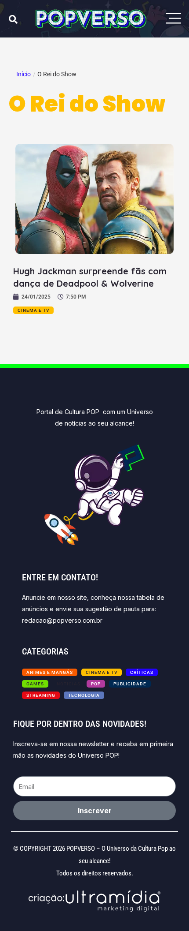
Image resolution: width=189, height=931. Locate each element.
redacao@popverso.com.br (62, 620)
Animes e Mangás (49, 672)
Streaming (40, 695)
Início (23, 74)
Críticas (141, 672)
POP (96, 683)
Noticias (68, 683)
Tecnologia (84, 695)
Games (35, 683)
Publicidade (129, 683)
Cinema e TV (33, 310)
